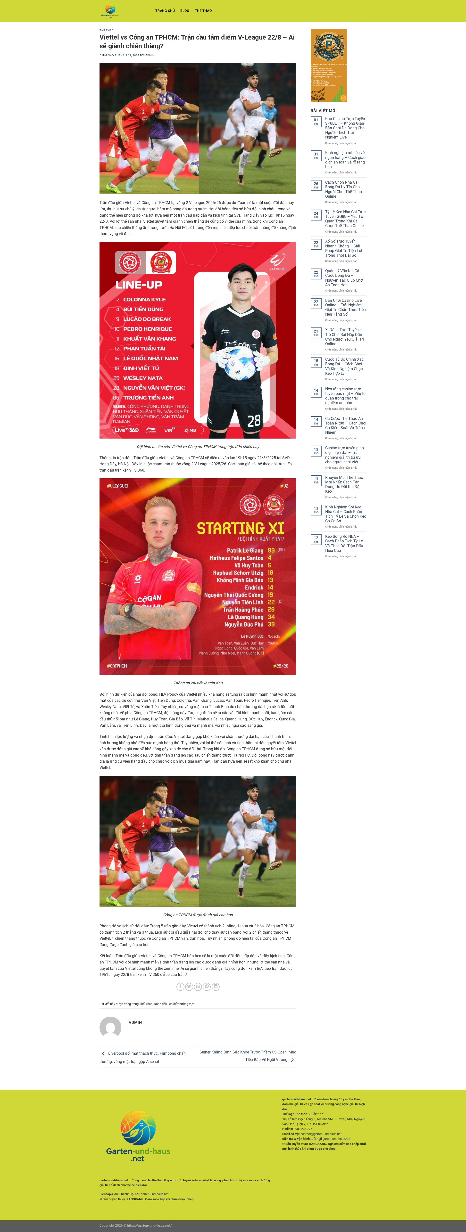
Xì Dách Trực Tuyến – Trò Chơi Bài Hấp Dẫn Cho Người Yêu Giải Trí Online (344, 336)
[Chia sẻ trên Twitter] (189, 987)
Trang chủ (165, 11)
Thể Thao (203, 11)
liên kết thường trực (181, 1004)
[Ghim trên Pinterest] (207, 987)
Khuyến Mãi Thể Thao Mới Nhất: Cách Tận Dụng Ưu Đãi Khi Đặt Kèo (344, 484)
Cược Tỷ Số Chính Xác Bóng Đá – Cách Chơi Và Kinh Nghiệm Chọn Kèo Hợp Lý (344, 366)
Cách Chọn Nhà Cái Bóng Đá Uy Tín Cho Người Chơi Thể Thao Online (343, 189)
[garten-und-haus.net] (124, 11)
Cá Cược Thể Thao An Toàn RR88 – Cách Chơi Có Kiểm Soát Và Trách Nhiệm (345, 425)
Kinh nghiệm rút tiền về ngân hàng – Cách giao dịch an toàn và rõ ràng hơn (345, 159)
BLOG (185, 11)
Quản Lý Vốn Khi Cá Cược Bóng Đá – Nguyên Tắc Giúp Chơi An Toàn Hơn (344, 278)
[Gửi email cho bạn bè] (198, 987)
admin (150, 55)
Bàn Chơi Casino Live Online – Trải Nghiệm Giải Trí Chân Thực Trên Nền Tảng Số (345, 307)
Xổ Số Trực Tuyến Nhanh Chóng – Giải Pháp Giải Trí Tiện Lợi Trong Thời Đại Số (343, 248)
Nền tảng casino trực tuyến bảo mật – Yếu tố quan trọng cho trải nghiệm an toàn (345, 396)
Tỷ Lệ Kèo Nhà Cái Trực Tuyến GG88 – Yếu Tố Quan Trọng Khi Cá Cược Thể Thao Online (345, 219)
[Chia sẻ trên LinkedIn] (216, 987)
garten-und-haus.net (154, 1194)
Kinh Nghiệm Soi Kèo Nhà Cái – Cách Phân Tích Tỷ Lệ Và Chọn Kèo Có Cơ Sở (345, 514)
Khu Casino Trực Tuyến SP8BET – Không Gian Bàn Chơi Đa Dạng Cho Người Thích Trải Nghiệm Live (345, 128)
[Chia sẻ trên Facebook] (180, 987)
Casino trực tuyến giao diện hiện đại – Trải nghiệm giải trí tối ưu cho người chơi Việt (344, 455)
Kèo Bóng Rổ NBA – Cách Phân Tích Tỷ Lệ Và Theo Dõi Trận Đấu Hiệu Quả (344, 543)
